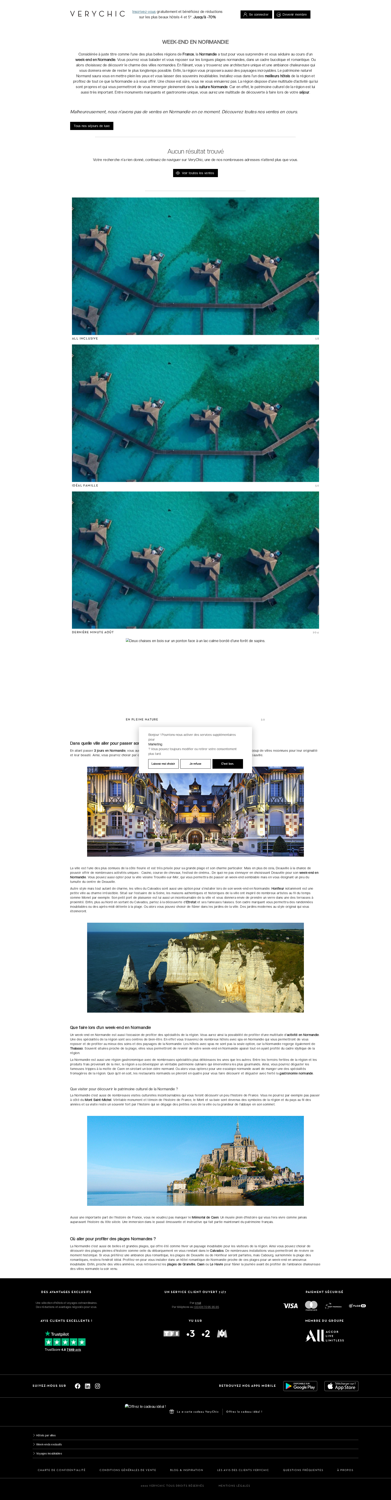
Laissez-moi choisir (163, 763)
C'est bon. (227, 763)
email (198, 1303)
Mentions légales (234, 1486)
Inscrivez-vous (144, 12)
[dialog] (195, 750)
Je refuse (195, 763)
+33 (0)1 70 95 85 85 (206, 1307)
